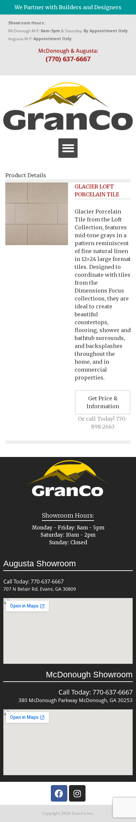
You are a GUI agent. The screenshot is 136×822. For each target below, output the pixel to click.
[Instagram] (77, 793)
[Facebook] (59, 793)
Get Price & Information (102, 402)
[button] (68, 148)
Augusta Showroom (39, 563)
